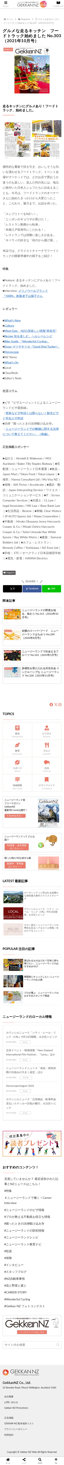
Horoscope (11, 352)
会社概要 (8, 1397)
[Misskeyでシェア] (53, 1116)
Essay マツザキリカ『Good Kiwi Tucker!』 (32, 346)
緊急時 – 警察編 (15, 865)
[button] (58, 1345)
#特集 (8, 1191)
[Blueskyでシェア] (39, 1116)
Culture (9, 325)
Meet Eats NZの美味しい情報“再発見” (30, 331)
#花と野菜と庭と (15, 1285)
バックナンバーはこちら (32, 1332)
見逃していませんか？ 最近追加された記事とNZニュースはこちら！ (31, 1182)
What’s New (12, 320)
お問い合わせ (11, 1402)
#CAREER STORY (15, 1292)
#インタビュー (14, 1265)
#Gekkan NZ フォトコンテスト (24, 1306)
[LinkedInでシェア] (32, 1134)
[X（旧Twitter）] (55, 705)
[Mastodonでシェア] (25, 1116)
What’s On (11, 362)
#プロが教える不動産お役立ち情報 (27, 1217)
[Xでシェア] (11, 1116)
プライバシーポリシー (15, 1429)
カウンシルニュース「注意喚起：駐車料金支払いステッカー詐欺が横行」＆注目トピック (31, 1103)
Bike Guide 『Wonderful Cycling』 (26, 341)
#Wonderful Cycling (17, 1299)
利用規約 (8, 1435)
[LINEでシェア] (53, 1125)
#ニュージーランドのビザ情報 (24, 1210)
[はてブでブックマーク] (39, 1125)
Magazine (10, 573)
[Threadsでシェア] (25, 1125)
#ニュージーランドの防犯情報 (24, 1230)
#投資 (8, 1251)
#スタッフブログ (15, 1271)
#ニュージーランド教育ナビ (22, 1244)
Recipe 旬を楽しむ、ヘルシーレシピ (28, 336)
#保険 (8, 1258)
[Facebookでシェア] (11, 1125)
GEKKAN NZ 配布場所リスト (19, 1423)
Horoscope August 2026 (20, 1086)
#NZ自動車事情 (14, 1278)
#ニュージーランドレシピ (21, 1237)
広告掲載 (8, 1418)
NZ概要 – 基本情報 (16, 847)
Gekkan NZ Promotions (16, 1408)
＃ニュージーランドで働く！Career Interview (28, 1201)
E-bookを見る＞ (15, 816)
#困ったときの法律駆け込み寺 (24, 1223)
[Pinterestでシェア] (18, 1134)
